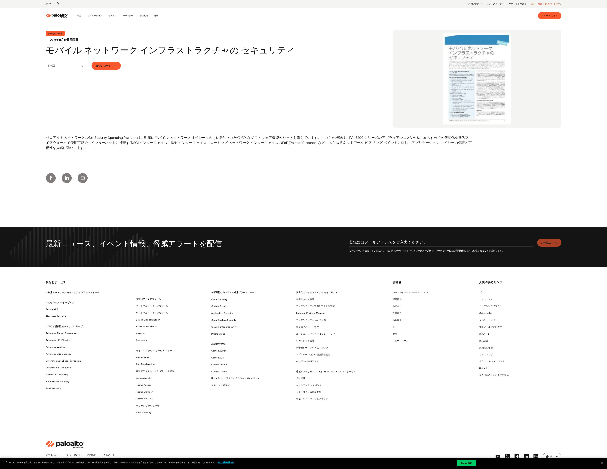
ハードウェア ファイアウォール (152, 306)
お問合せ (397, 306)
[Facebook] (51, 178)
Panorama (141, 340)
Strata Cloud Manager (148, 319)
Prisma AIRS (52, 309)
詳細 (156, 15)
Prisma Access (143, 385)
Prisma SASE (142, 357)
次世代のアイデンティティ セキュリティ (317, 292)
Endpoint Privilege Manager (311, 313)
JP (47, 4)
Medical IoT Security (57, 374)
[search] (58, 4)
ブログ (482, 292)
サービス (112, 15)
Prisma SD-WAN (144, 398)
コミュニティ (486, 299)
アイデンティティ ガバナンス (311, 320)
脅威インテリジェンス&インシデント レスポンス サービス (326, 371)
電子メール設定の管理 (490, 327)
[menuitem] (60, 16)
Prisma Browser (144, 392)
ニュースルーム (400, 340)
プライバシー (52, 455)
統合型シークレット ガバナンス (312, 347)
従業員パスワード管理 (307, 327)
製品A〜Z (484, 334)
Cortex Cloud (218, 306)
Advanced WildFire (56, 347)
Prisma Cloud (218, 334)
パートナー (128, 15)
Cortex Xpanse (219, 371)
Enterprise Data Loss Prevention (63, 361)
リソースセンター (495, 4)
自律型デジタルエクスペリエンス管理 (155, 371)
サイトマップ (486, 354)
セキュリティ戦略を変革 (308, 392)
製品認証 (483, 340)
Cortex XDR (217, 357)
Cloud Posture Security (223, 320)
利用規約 (459, 250)
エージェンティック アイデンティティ (315, 334)
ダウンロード (103, 65)
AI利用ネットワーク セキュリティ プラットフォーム (72, 292)
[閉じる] (601, 463)
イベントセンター (488, 320)
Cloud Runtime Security (224, 327)
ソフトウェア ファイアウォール (152, 313)
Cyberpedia (485, 313)
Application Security (222, 313)
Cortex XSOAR (219, 364)
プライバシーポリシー (438, 250)
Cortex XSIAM (218, 350)
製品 (79, 15)
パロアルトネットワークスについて (411, 292)
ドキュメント (108, 455)
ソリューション (95, 15)
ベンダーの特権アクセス (308, 361)
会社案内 (144, 15)
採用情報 (397, 299)
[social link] (498, 456)
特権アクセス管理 (305, 299)
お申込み (546, 242)
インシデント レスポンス (309, 385)
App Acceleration (145, 364)
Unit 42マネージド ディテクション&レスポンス (235, 378)
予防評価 (300, 378)
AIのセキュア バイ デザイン (60, 302)
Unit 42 (483, 368)
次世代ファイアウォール (148, 299)
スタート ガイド (549, 15)
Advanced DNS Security (58, 354)
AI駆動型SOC (218, 343)
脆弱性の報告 (486, 347)
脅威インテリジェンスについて (312, 399)
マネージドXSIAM (220, 385)
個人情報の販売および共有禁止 (495, 375)
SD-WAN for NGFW (146, 326)
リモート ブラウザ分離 (147, 405)
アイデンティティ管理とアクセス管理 (315, 306)
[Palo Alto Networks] (57, 16)
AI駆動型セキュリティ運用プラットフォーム (234, 292)
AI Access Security (56, 316)
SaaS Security (53, 388)
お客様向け (398, 320)
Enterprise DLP (144, 378)
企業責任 (397, 313)
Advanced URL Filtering (58, 340)
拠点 (395, 334)
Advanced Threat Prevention (61, 333)
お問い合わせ (475, 4)
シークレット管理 (305, 340)
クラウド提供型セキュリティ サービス (65, 326)
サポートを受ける (518, 4)
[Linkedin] (67, 178)
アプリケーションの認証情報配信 (313, 354)
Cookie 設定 (466, 463)
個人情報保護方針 (226, 462)
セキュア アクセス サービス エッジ (154, 350)
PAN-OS (140, 333)
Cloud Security (219, 299)
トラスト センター (73, 455)
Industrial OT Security (57, 381)
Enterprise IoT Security (58, 367)
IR (394, 327)
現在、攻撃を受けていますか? (546, 4)
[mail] (83, 178)
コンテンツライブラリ (490, 306)
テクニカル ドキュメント (492, 361)
